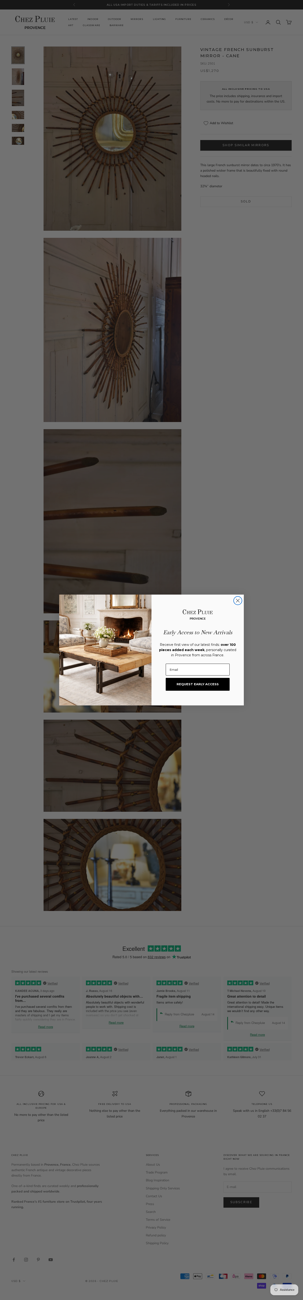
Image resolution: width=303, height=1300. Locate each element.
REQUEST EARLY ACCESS (198, 684)
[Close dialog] (238, 600)
